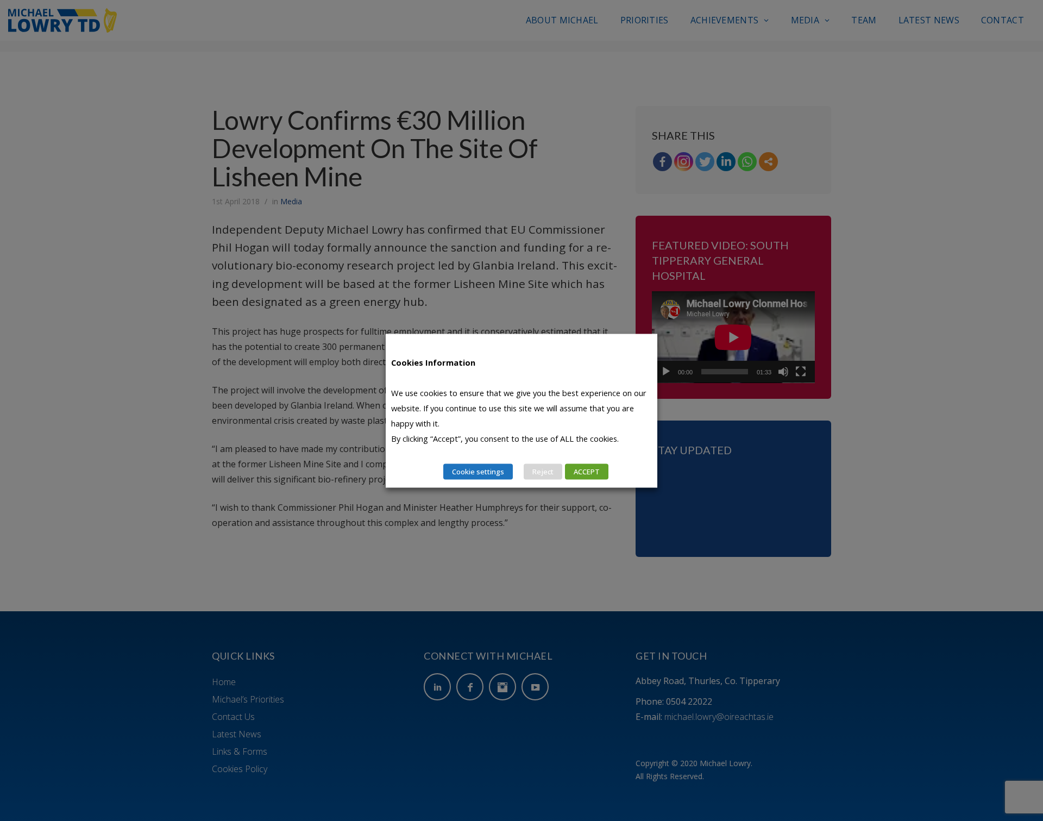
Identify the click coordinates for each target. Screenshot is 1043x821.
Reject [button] (543, 471)
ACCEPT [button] (587, 471)
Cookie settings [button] (478, 471)
